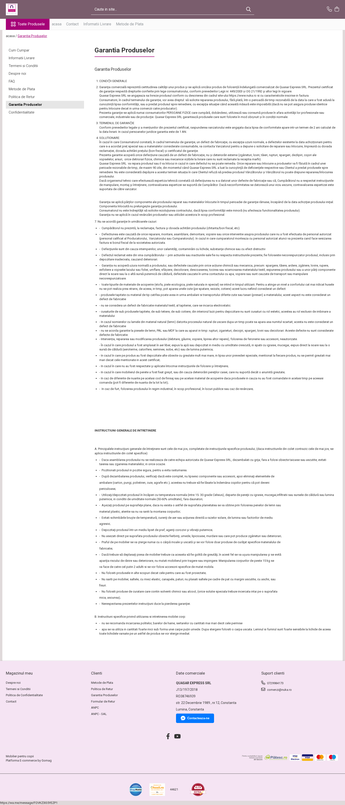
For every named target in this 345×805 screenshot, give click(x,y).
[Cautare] (248, 9)
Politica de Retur (22, 97)
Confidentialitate (21, 112)
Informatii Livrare (97, 24)
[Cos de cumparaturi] (336, 9)
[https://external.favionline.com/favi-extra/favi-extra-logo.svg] (198, 789)
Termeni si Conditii (23, 66)
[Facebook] (168, 736)
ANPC (95, 707)
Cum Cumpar (19, 50)
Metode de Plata (129, 24)
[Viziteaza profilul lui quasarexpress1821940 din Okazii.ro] (157, 789)
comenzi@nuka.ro (279, 689)
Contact (72, 24)
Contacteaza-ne (198, 718)
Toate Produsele (31, 24)
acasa (56, 24)
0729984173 (275, 683)
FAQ (12, 81)
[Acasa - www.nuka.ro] (29, 9)
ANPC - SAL (99, 714)
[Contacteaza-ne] (329, 9)
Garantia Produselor (32, 36)
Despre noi (17, 73)
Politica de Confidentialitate (24, 695)
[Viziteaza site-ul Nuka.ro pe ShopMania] (135, 789)
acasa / (11, 36)
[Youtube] (177, 736)
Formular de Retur (103, 701)
